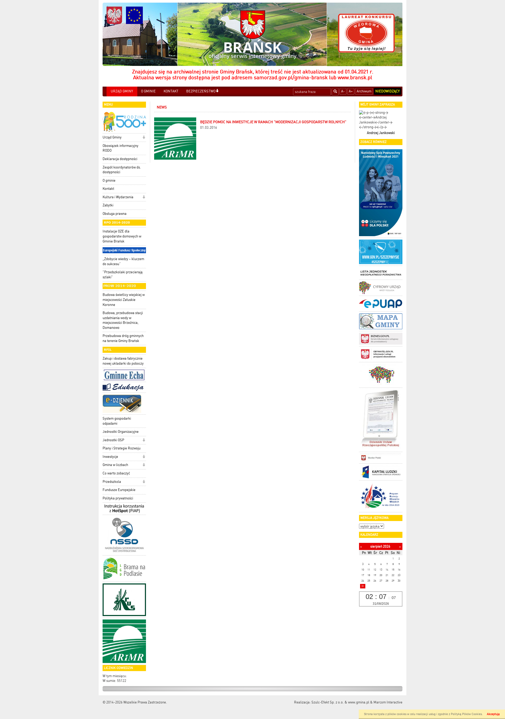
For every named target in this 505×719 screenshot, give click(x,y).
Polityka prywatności (118, 498)
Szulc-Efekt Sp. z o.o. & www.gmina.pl (340, 702)
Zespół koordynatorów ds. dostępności (122, 169)
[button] (217, 91)
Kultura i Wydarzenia (118, 197)
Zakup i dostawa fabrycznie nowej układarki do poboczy (123, 360)
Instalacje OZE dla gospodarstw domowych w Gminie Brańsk (122, 236)
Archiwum (364, 91)
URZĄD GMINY (122, 91)
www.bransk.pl (355, 77)
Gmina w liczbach (115, 465)
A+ (351, 91)
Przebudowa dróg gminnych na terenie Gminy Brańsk (123, 338)
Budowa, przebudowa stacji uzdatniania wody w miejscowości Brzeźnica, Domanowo (123, 320)
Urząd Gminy (112, 137)
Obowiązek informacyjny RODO (120, 148)
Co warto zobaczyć (116, 473)
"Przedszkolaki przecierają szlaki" (123, 274)
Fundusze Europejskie (119, 490)
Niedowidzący (387, 91)
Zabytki (108, 205)
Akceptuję (493, 714)
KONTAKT (171, 91)
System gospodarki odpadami (117, 420)
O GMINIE (148, 91)
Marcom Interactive (387, 702)
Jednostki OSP (113, 440)
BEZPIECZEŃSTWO (200, 91)
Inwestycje (110, 457)
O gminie (109, 180)
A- (343, 91)
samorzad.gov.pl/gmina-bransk (291, 77)
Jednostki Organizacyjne (121, 432)
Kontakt (108, 189)
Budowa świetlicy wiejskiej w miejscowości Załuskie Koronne (124, 299)
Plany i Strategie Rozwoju (121, 448)
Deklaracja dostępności (120, 159)
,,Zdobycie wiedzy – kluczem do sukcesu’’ (123, 261)
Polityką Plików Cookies (466, 714)
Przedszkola (112, 482)
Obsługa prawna (115, 214)
